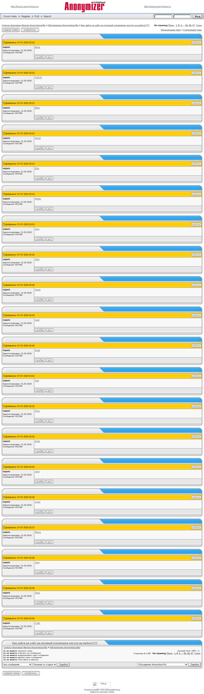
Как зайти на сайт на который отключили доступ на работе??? (115, 25)
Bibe (37, 107)
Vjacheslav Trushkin (107, 692)
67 (193, 25)
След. (199, 25)
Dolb (37, 350)
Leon (37, 502)
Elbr (37, 168)
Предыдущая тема (170, 30)
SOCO (38, 77)
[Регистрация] (26, 18)
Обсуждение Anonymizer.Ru (63, 25)
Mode (38, 198)
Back (37, 47)
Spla (37, 592)
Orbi (37, 259)
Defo (37, 441)
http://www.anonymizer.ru (157, 6)
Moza (38, 532)
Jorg (37, 471)
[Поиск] (47, 18)
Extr (37, 380)
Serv (37, 411)
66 (190, 25)
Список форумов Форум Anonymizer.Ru (24, 25)
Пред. (171, 25)
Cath (37, 623)
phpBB (96, 690)
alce (37, 229)
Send (38, 138)
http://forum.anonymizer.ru (25, 6)
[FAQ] (37, 18)
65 (186, 25)
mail (37, 320)
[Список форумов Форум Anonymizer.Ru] (10, 18)
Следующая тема (192, 30)
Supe (38, 289)
